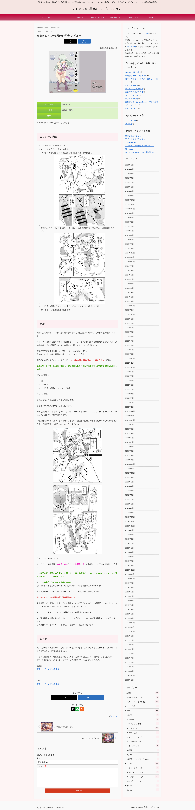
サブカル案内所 (131, 99)
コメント (41, 766)
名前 (38, 758)
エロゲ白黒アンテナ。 (134, 136)
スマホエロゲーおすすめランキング (139, 146)
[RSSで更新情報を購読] (82, 709)
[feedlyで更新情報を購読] (77, 709)
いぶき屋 (128, 124)
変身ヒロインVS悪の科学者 (48, 669)
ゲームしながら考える (134, 89)
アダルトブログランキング (136, 139)
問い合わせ (131, 47)
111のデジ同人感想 (133, 72)
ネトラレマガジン (132, 95)
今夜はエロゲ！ (131, 108)
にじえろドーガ (131, 86)
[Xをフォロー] (73, 709)
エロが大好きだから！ (134, 92)
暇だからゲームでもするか (136, 76)
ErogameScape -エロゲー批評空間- (139, 152)
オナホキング (130, 121)
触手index (129, 149)
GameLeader (130, 142)
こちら (146, 33)
